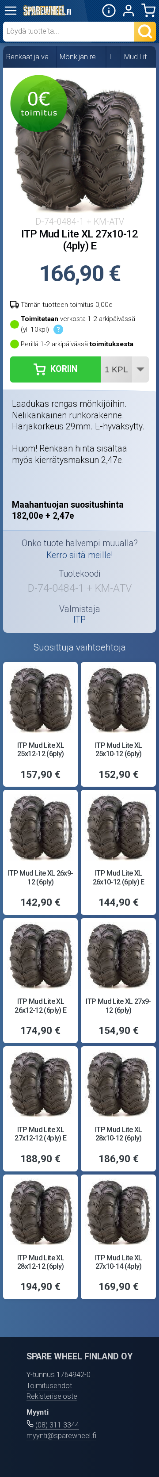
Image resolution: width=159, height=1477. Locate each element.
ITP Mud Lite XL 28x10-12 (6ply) (118, 1133)
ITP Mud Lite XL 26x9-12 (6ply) (40, 877)
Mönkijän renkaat (81, 57)
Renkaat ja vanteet (30, 57)
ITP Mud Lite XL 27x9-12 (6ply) (118, 1005)
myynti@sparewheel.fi (61, 1435)
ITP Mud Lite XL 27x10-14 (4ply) (118, 1262)
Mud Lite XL (139, 57)
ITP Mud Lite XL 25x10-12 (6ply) (118, 749)
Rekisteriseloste (51, 1396)
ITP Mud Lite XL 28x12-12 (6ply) (40, 1262)
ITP (113, 57)
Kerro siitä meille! (79, 555)
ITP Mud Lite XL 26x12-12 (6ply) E (40, 1005)
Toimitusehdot (49, 1385)
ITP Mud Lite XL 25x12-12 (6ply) (40, 749)
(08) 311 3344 (57, 1425)
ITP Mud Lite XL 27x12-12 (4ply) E (40, 1133)
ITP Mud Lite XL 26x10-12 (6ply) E (118, 877)
